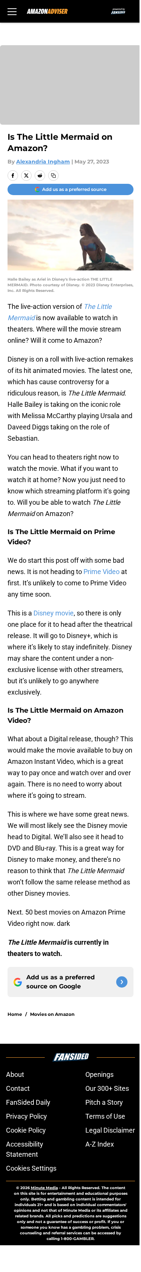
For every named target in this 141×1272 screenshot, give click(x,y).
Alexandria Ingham (43, 161)
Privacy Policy (26, 1116)
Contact (18, 1088)
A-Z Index (99, 1144)
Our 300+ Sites (107, 1088)
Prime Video (101, 572)
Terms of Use (105, 1116)
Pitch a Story (104, 1102)
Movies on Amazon (52, 1014)
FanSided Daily (28, 1102)
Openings (99, 1074)
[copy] (53, 175)
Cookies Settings (31, 1168)
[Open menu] (12, 11)
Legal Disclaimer (110, 1130)
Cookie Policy (26, 1130)
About (15, 1074)
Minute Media (44, 1187)
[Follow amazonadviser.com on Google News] (121, 982)
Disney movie (53, 613)
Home (15, 1014)
